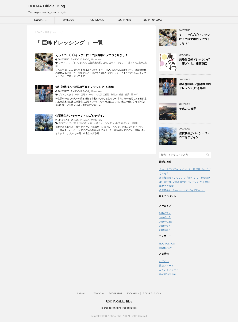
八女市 (70, 94)
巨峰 (105, 62)
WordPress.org (167, 274)
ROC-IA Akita (124, 20)
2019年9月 (165, 225)
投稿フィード (166, 265)
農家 (141, 62)
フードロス (64, 62)
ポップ (82, 62)
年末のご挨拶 (187, 108)
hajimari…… (40, 20)
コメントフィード (169, 269)
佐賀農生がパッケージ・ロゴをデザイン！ (81, 115)
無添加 (114, 94)
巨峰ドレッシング (118, 62)
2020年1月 (165, 217)
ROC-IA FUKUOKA (152, 20)
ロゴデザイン (65, 123)
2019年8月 (165, 230)
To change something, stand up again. (119, 308)
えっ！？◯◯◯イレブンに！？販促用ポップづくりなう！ (91, 55)
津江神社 (104, 94)
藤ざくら (132, 62)
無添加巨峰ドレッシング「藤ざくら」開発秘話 (194, 61)
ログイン (164, 261)
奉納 (77, 94)
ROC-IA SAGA (96, 20)
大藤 (90, 123)
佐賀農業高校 (94, 62)
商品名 (82, 123)
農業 (127, 94)
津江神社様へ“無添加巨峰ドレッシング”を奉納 (84, 86)
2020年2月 (165, 213)
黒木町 (134, 94)
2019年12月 (165, 221)
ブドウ (74, 62)
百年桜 (116, 123)
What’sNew (68, 20)
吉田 (76, 123)
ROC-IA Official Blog (46, 6)
